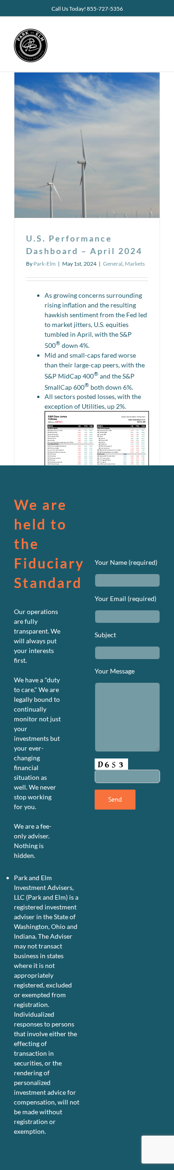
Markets (135, 263)
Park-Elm (44, 263)
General (112, 263)
